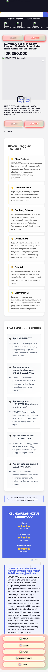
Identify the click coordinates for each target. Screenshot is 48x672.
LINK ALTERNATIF (25, 658)
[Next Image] (44, 79)
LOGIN (13, 38)
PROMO (25, 638)
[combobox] (21, 14)
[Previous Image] (4, 79)
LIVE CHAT (25, 665)
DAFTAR (35, 38)
